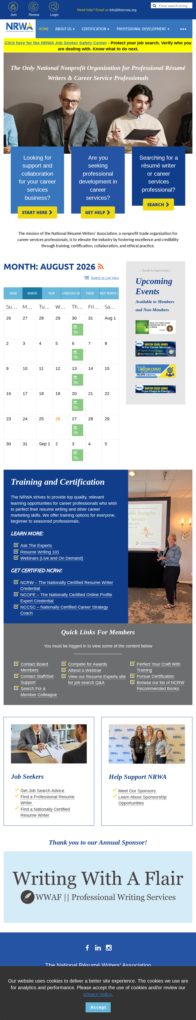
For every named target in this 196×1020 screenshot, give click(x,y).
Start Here (37, 212)
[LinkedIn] (98, 947)
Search (158, 204)
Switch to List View (105, 278)
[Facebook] (87, 947)
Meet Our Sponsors (137, 791)
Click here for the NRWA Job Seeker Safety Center (56, 43)
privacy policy (97, 994)
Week (13, 293)
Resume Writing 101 (39, 552)
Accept (98, 1007)
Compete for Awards (87, 664)
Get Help (98, 212)
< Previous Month (70, 293)
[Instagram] (108, 947)
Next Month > (109, 293)
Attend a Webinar (84, 670)
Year (52, 293)
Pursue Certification (155, 676)
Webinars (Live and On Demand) (51, 558)
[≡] (182, 28)
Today (90, 293)
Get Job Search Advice (43, 790)
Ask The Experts (36, 545)
